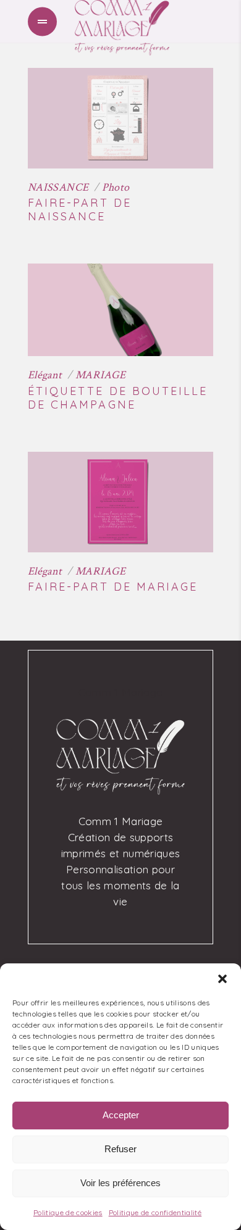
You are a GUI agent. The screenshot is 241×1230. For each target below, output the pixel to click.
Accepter (121, 1115)
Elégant (45, 375)
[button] (222, 979)
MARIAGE (100, 375)
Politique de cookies (68, 1212)
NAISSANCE (58, 187)
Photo (116, 187)
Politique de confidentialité (155, 1212)
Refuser (120, 1149)
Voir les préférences (120, 1183)
